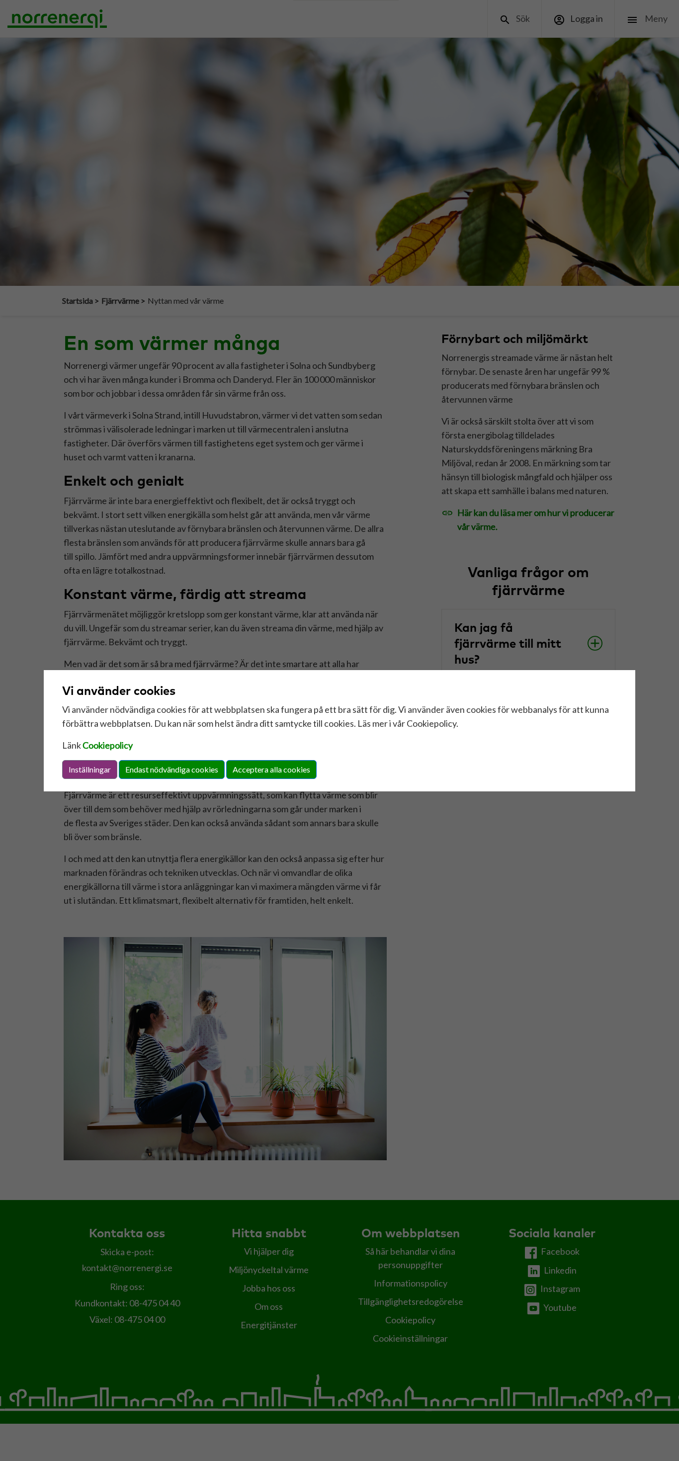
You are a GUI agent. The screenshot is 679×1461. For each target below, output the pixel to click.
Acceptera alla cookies (271, 769)
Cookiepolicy (108, 745)
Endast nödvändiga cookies (171, 769)
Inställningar (90, 769)
